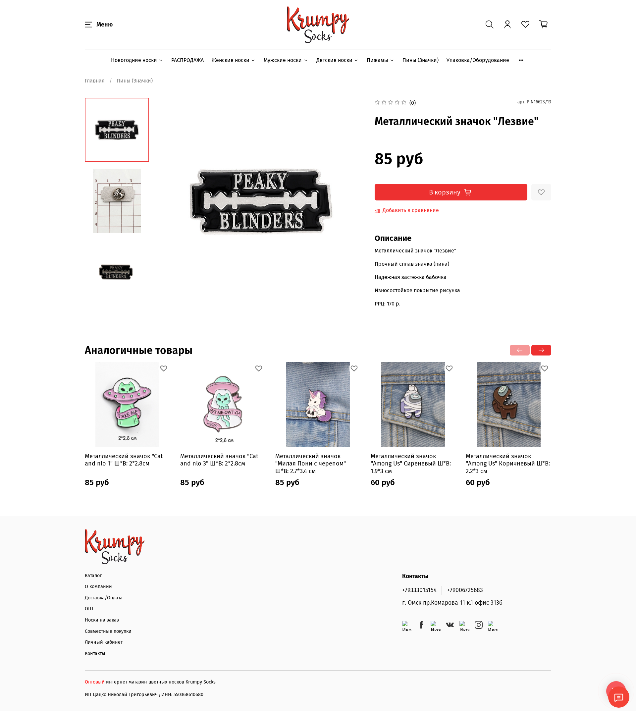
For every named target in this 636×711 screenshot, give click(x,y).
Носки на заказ (102, 620)
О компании (98, 586)
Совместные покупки (108, 631)
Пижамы (377, 60)
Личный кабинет (104, 642)
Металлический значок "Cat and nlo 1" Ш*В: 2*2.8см (124, 460)
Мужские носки (283, 60)
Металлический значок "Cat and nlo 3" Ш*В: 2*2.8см (219, 460)
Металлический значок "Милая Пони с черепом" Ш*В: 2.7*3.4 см (310, 464)
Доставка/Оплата (104, 598)
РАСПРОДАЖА (187, 60)
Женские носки (230, 60)
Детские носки (334, 60)
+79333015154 (419, 590)
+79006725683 (465, 590)
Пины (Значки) (420, 60)
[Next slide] (351, 201)
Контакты (95, 653)
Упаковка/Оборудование (478, 60)
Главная (95, 81)
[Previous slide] (171, 201)
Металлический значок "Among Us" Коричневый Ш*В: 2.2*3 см (508, 464)
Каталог (93, 575)
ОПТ (89, 609)
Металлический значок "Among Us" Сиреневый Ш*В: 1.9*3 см (411, 464)
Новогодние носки (134, 60)
